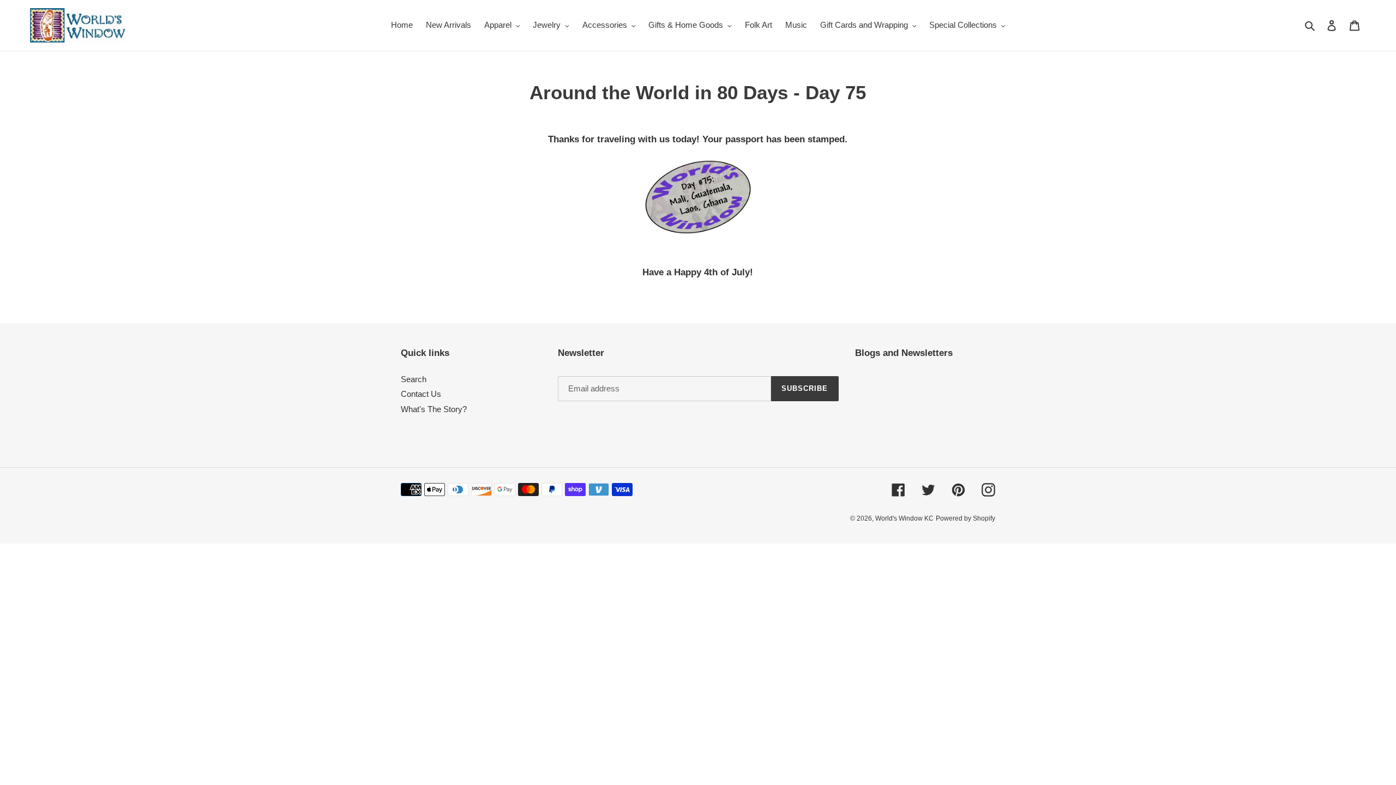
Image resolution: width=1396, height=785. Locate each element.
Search (413, 379)
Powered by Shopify (965, 518)
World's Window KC (904, 518)
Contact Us (421, 393)
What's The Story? (434, 409)
